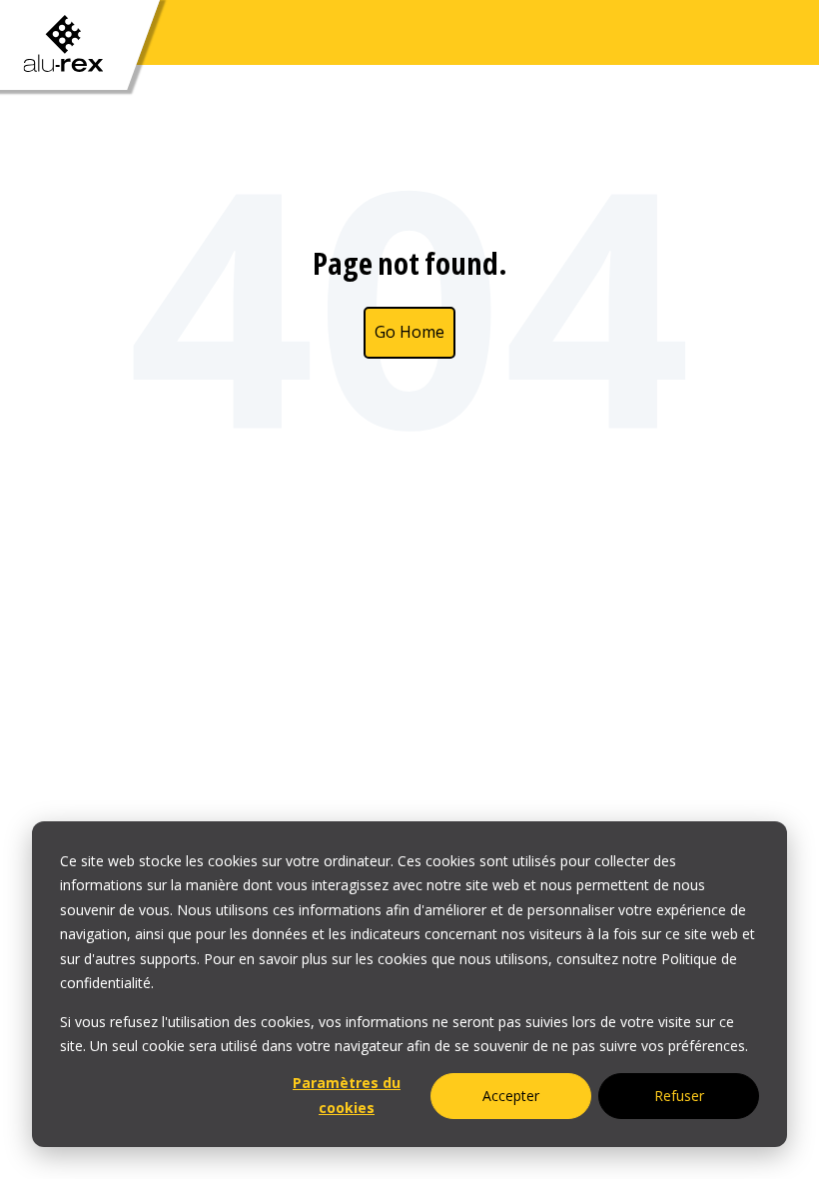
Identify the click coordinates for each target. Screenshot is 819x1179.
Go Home (409, 332)
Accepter (510, 1095)
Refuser (679, 1095)
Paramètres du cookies (347, 1095)
